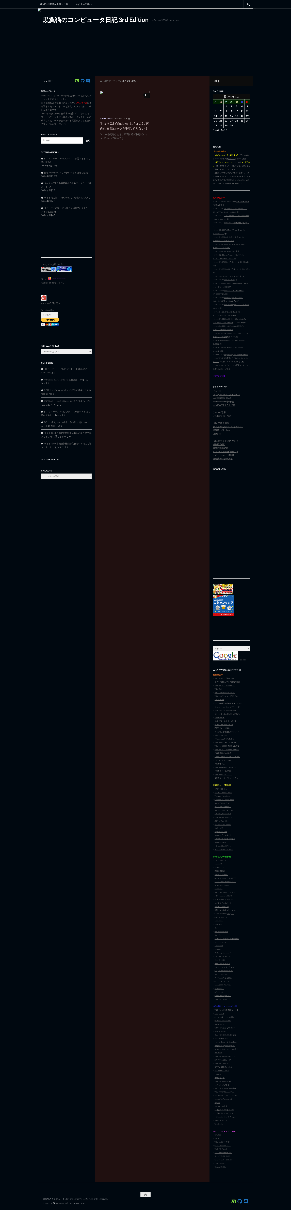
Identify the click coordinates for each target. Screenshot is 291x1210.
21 (220, 120)
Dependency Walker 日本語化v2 (236, 354)
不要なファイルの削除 (223, 771)
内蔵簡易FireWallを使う (224, 753)
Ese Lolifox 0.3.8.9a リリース (234, 276)
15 (226, 116)
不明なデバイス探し (222, 728)
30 (231, 125)
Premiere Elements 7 (222, 956)
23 (231, 120)
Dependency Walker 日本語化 (225, 710)
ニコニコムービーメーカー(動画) (227, 939)
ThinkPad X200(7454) (223, 1142)
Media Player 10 (221, 974)
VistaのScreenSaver (222, 907)
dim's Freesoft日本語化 (224, 455)
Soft (228, 914)
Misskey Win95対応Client (224, 678)
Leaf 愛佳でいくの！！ (223, 903)
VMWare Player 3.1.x (222, 796)
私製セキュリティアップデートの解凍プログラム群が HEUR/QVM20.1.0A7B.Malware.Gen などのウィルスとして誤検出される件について (231, 179)
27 (215, 125)
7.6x (228, 981)
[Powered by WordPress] (54, 1203)
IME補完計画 (219, 717)
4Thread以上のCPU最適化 (224, 739)
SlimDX (221, 1013)
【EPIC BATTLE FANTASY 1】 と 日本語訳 (64, 369)
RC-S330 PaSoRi (221, 942)
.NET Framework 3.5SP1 (223, 896)
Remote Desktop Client (223, 760)
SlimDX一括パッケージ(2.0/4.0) (236, 269)
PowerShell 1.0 (220, 960)
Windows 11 (107, 118)
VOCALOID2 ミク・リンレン (225, 967)
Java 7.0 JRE (219, 867)
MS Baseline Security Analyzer (225, 1117)
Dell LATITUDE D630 (222, 1156)
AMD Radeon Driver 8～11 (224, 817)
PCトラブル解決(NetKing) (225, 451)
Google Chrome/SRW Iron (224, 971)
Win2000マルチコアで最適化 (226, 742)
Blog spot (217, 433)
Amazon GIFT (47, 303)
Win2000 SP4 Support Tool (224, 1092)
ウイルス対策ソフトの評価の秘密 (227, 682)
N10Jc (217, 1138)
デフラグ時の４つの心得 (224, 725)
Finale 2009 (219, 946)
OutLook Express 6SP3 (223, 1021)
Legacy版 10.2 (218, 351)
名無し (54, 425)
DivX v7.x (218, 935)
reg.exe (217, 1103)
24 (236, 120)
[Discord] (88, 81)
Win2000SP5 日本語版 (224, 405)
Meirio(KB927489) (222, 1070)
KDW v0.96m (229, 280)
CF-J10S (218, 1135)
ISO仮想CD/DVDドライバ (224, 1110)
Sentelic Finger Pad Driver (224, 810)
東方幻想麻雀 (220, 871)
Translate (242, 659)
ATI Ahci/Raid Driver (222, 821)
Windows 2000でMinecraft (225, 685)
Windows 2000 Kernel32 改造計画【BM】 (64, 379)
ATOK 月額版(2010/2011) (224, 899)
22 (226, 120)
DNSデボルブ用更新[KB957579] (227, 732)
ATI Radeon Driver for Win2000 (235, 209)
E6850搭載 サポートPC (223, 1153)
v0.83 (234, 251)
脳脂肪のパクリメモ (223, 458)
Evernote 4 (218, 889)
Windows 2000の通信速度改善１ (227, 746)
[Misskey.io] (77, 81)
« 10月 (216, 129)
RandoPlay (46, 372)
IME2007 (218, 1053)
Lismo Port (218, 924)
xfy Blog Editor (220, 949)
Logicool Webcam (221, 832)
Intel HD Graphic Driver (223, 792)
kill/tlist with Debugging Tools (226, 1095)
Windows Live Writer (222, 999)
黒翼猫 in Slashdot (221, 430)
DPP (232, 914)
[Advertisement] (231, 522)
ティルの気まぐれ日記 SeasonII (228, 426)
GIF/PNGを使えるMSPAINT (225, 1028)
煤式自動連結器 (220, 448)
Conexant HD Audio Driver (224, 800)
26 (247, 120)
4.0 (221, 992)
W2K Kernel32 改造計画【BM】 (227, 1010)
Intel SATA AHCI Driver (223, 824)
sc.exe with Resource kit (223, 1099)
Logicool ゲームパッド (223, 835)
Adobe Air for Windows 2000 (225, 882)
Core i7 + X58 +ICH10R (223, 1160)
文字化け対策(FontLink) (223, 1067)
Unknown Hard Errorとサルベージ (227, 707)
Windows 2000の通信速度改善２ (227, 749)
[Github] (82, 81)
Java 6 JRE (218, 864)
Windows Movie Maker (223, 1081)
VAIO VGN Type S (221, 1149)
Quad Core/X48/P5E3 (223, 1145)
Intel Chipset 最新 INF (223, 807)
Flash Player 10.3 (221, 860)
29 (226, 125)
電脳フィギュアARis (222, 964)
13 (215, 116)
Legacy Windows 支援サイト (226, 394)
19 (247, 116)
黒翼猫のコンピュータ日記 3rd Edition (96, 19)
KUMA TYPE (219, 444)
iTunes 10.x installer (222, 885)
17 (236, 116)
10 (236, 111)
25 (242, 120)
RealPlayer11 (219, 988)
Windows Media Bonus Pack (225, 1056)
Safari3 (217, 992)
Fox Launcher (219, 700)
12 (247, 111)
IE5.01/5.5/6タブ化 (222, 1085)
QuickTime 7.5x (220, 981)
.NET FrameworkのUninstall (225, 692)
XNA (216, 1013)
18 (242, 116)
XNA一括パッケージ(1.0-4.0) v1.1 (236, 262)
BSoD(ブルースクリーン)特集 (225, 721)
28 (220, 125)
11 (242, 111)
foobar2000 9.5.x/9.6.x (223, 985)
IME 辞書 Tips (220, 764)
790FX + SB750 (220, 1163)
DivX (216, 928)
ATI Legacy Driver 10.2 (223, 814)
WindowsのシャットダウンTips (226, 696)
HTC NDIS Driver (221, 789)
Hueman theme (78, 1203)
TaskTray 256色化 (221, 1106)
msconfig (218, 1074)
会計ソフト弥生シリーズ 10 (225, 910)
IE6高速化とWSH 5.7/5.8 (224, 1113)
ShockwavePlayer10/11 (223, 996)
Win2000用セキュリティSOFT (226, 767)
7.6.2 (221, 978)
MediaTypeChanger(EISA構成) (225, 1088)
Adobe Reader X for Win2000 (225, 878)
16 (231, 116)
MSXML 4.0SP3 (220, 1031)
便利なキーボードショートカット (227, 778)
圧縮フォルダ (220, 1078)
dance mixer (219, 921)
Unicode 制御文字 (221, 1038)
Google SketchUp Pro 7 (223, 917)
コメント (231, 159)
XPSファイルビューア (223, 1060)
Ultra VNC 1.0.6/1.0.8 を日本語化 (227, 714)
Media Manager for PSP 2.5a (225, 892)
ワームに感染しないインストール (227, 757)
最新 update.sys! (221, 735)
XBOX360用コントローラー (225, 839)
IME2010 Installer (221, 875)
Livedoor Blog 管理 (222, 416)
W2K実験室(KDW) (222, 398)
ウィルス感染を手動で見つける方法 (228, 703)
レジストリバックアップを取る (226, 1049)
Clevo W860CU (220, 1167)
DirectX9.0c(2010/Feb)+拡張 (225, 1035)
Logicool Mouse (220, 842)
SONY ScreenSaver (221, 932)
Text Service (219, 1124)
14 (220, 116)
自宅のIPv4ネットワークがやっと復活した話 (66, 172)
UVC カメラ (219, 828)
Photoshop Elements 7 (223, 953)
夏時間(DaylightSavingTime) (225, 1046)
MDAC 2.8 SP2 (220, 1024)
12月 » (224, 129)
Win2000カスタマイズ (223, 774)
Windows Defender (222, 1063)
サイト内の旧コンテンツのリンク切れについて (67, 197)
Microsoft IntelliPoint (223, 846)
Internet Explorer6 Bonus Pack (225, 1042)
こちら (238, 162)
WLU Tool (218, 689)
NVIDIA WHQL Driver (223, 803)
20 (215, 120)
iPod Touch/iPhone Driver (224, 849)
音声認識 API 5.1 (221, 1120)
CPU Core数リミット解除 (224, 1017)
